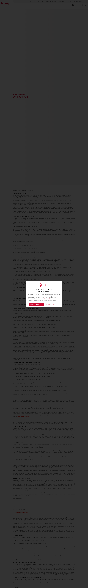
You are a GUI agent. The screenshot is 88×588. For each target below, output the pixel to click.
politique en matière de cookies (44, 298)
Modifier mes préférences (50, 304)
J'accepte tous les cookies (35, 304)
